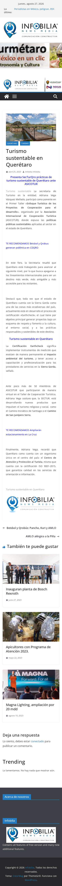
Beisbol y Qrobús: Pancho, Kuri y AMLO (31, 528)
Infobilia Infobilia (32, 171)
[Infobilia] (31, 80)
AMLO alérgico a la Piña (40, 536)
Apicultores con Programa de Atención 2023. (28, 649)
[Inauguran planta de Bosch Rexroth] (31, 556)
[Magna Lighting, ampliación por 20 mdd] (31, 672)
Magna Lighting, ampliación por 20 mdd (30, 707)
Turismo (25, 143)
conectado (37, 741)
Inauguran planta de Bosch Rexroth (26, 591)
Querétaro (12, 143)
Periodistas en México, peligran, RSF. (34, 9)
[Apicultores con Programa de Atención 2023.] (31, 614)
